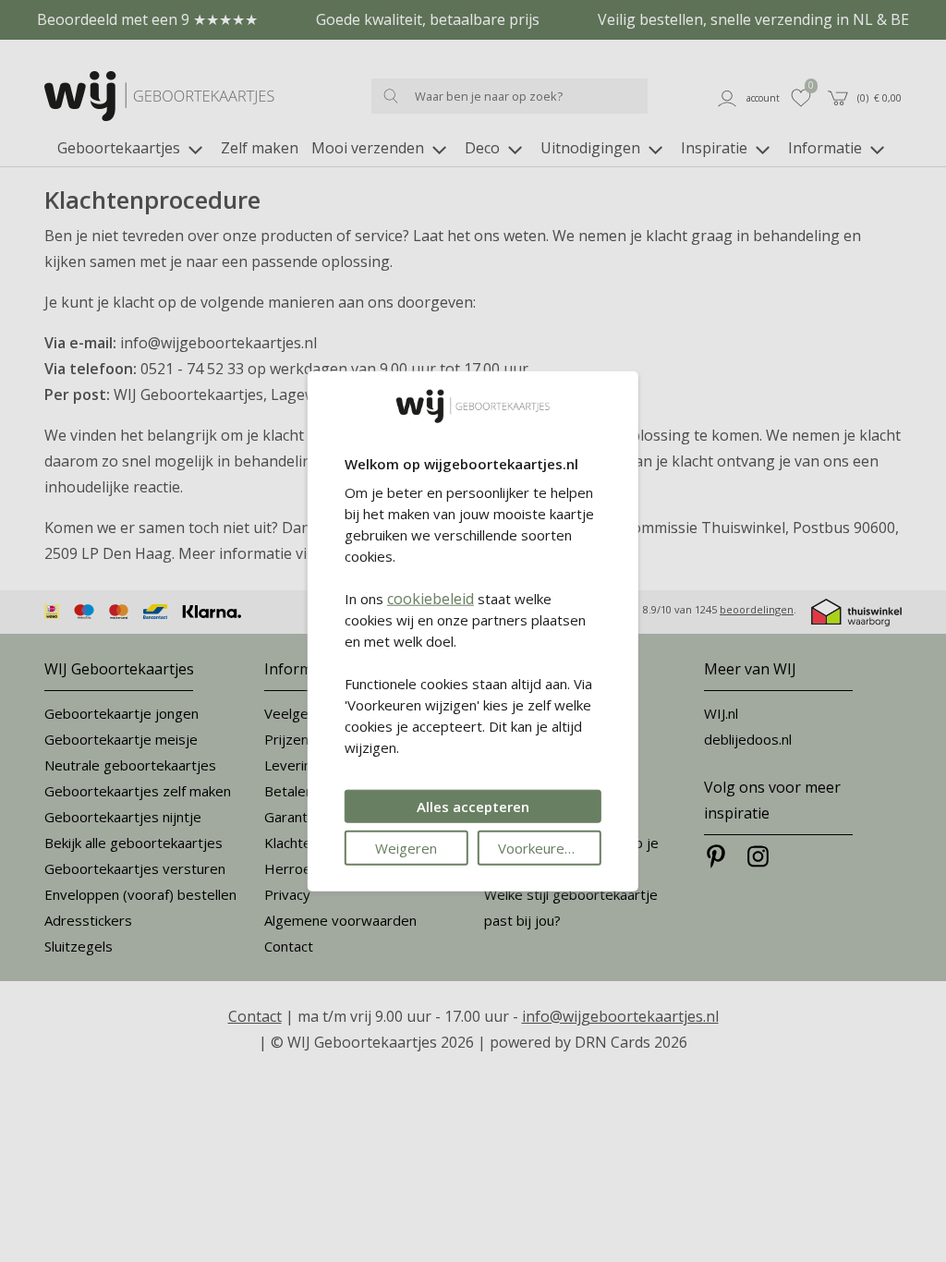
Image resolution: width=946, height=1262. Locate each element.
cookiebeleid (430, 598)
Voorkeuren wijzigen (549, 847)
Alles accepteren (473, 805)
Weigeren (406, 847)
